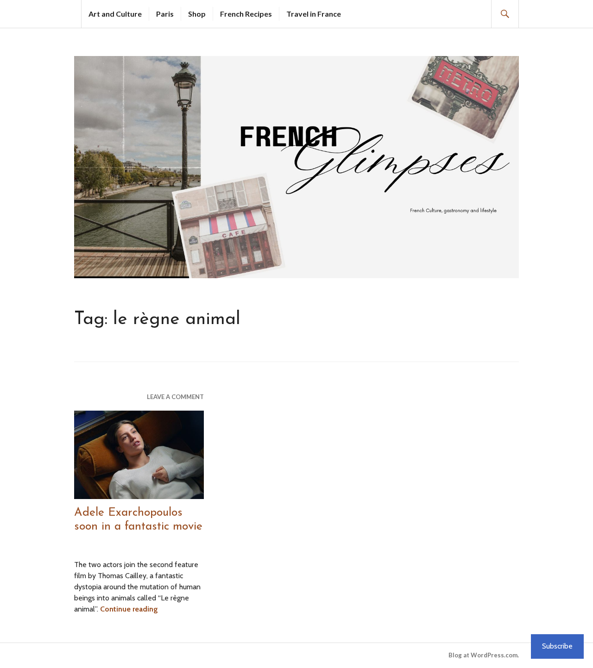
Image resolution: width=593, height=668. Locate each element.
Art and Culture (115, 13)
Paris (165, 13)
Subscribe (557, 646)
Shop (197, 13)
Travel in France (313, 13)
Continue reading (129, 609)
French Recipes (246, 13)
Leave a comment (175, 396)
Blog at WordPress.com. (483, 655)
